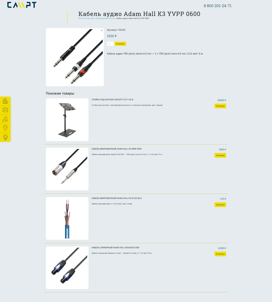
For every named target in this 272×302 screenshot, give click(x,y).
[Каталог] (5, 119)
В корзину (120, 44)
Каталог (81, 18)
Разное (112, 18)
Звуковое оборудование (97, 18)
